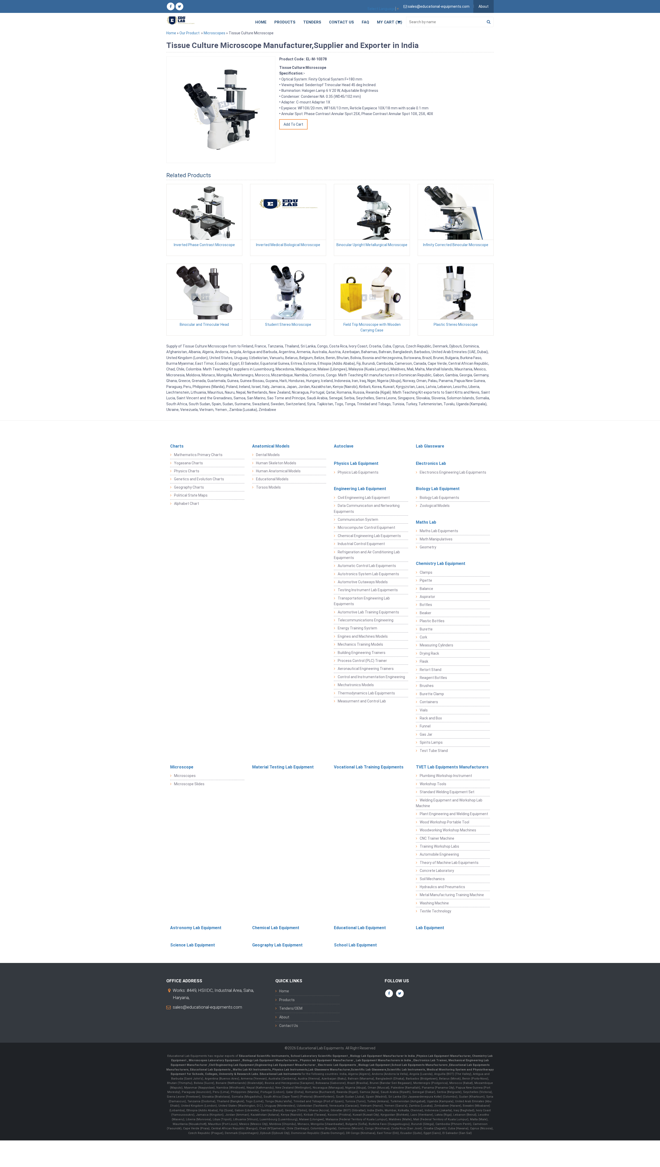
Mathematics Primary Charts (198, 455)
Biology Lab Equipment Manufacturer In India (383, 1056)
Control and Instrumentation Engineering (371, 677)
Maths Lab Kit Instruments (252, 1069)
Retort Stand (430, 670)
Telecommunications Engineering (365, 620)
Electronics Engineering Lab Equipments (453, 472)
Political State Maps (191, 495)
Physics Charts (186, 471)
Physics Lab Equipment (356, 463)
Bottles (426, 605)
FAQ (365, 22)
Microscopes (214, 33)
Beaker (425, 613)
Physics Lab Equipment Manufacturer (443, 1056)
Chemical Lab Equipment (275, 927)
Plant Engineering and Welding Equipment (454, 814)
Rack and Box (431, 718)
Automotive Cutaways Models (363, 582)
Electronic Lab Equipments (337, 1065)
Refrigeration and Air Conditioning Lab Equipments (367, 555)
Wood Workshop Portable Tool (444, 822)
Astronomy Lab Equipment (195, 927)
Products (284, 22)
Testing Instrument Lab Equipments (368, 590)
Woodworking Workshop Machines (448, 830)
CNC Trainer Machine (437, 838)
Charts (177, 446)
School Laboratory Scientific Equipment (320, 1056)
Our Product (189, 33)
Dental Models (268, 455)
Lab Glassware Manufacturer (329, 1069)
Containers (429, 702)
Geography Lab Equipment (277, 945)
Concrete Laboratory (437, 871)
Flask (424, 661)
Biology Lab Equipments (439, 498)
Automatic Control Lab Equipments (367, 566)
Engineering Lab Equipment (360, 488)
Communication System (358, 519)
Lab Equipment (430, 927)
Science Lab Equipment (192, 945)
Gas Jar (426, 734)
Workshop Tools (433, 784)
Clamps (426, 572)
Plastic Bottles (432, 621)
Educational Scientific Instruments (264, 1056)
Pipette (426, 580)
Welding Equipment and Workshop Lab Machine (449, 803)
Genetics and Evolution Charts (199, 479)
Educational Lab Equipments (210, 1069)
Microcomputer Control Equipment (366, 527)
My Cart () (389, 22)
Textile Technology (435, 911)
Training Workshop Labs (439, 846)
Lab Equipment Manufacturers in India (384, 1060)
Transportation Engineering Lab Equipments (362, 601)
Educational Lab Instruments (280, 1074)
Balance (426, 589)
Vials (424, 710)
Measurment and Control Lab (362, 701)
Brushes (427, 686)
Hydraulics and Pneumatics (442, 887)
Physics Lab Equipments (358, 472)
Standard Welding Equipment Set (447, 792)
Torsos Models (268, 487)
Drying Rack (429, 653)
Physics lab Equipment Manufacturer (327, 1060)
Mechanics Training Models (360, 644)
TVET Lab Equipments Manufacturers (452, 767)
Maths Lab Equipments (439, 531)
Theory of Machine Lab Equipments (449, 863)
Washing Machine (434, 903)
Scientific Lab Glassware (368, 1069)
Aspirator (427, 597)
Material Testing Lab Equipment (283, 767)
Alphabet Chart (186, 503)
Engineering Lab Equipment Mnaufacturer (285, 1065)
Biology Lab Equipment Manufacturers (270, 1060)
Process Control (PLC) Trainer (362, 661)
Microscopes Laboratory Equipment (215, 1060)
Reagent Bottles (433, 678)
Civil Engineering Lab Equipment (364, 498)
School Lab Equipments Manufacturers (419, 1065)
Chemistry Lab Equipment (440, 563)
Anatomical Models (271, 446)
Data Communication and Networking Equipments (367, 508)
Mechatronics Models (356, 685)
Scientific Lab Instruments (406, 1069)
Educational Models (272, 479)
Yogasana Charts (188, 463)
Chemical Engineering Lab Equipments (369, 536)
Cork (423, 637)
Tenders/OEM (290, 1008)
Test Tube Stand (434, 751)
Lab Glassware (430, 446)
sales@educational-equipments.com (207, 1007)
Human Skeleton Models (276, 463)
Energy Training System (357, 628)
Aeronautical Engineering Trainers (366, 669)
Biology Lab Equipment (438, 488)
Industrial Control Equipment (361, 544)
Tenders (312, 22)
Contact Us (341, 22)
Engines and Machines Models (363, 636)
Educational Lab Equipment (360, 927)
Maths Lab (426, 522)
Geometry (428, 547)
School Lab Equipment (355, 945)
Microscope (181, 767)
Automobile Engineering (439, 854)
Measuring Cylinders (436, 645)
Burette (426, 629)
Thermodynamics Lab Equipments (366, 693)
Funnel (425, 726)
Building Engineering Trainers (361, 653)
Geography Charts (189, 487)
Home (261, 22)
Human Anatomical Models (278, 471)
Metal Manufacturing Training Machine (452, 895)
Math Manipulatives (436, 539)
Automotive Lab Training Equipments (368, 612)
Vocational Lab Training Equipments (368, 767)
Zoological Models (435, 506)
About (483, 6)
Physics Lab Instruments (290, 1069)
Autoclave (343, 446)
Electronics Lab (431, 463)
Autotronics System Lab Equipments (368, 574)
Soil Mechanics (432, 879)
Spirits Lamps (431, 742)
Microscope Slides (189, 784)
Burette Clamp (432, 694)
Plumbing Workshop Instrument (446, 776)
